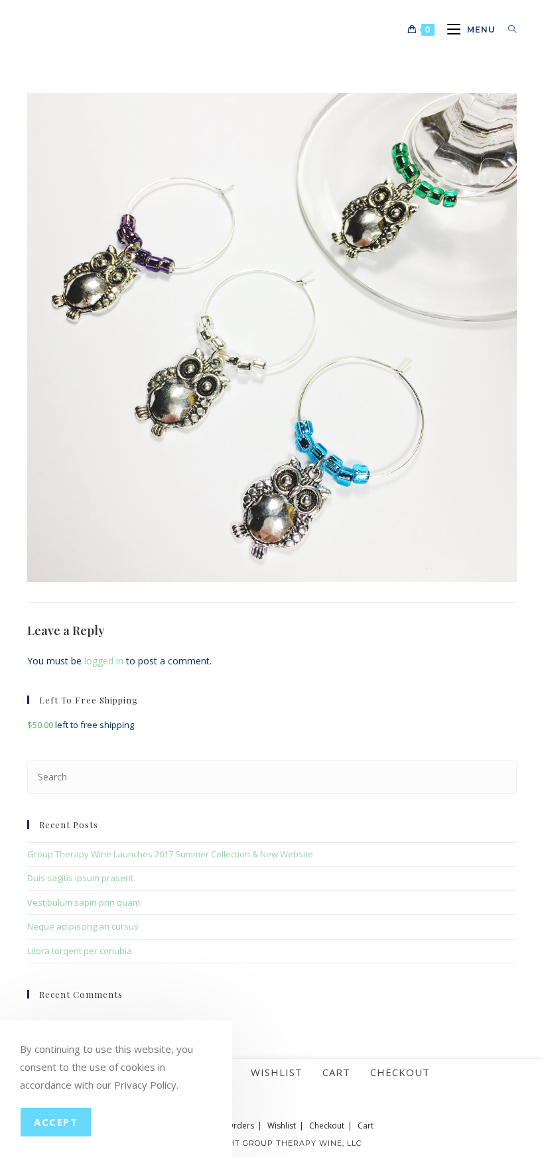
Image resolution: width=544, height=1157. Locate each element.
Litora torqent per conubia (79, 951)
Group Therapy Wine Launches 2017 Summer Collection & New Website (170, 854)
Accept (56, 1121)
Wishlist (277, 1072)
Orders (240, 1125)
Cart (336, 1072)
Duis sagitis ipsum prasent (80, 878)
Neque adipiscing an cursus (83, 926)
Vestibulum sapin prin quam (83, 902)
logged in (103, 660)
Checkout (400, 1072)
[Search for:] (507, 29)
